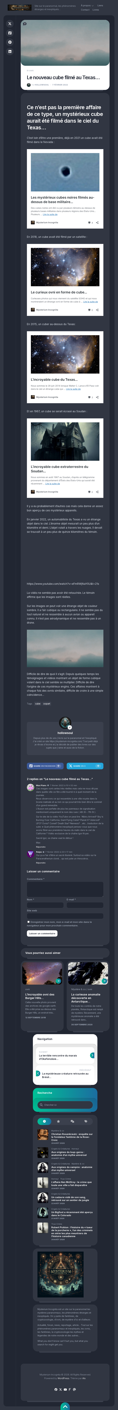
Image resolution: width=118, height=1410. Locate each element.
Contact (85, 9)
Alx (84, 1378)
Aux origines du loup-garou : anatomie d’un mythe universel (69, 1154)
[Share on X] (10, 24)
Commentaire (35, 879)
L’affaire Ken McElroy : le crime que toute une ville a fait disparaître (71, 1184)
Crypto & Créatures (60, 1148)
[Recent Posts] (44, 1121)
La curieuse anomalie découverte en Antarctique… (85, 998)
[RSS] (69, 1389)
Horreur (75, 1148)
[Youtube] (65, 1389)
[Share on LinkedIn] (10, 52)
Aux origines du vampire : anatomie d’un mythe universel (71, 1169)
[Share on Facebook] (10, 33)
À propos (86, 5)
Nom (30, 899)
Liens (100, 5)
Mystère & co (78, 989)
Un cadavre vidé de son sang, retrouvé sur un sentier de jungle (70, 1199)
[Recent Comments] (72, 1121)
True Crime (65, 1179)
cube (37, 703)
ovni (31, 70)
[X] (60, 1389)
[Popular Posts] (58, 1121)
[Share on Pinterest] (10, 42)
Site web (32, 910)
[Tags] (86, 1121)
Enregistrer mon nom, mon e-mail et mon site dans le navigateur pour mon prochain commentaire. (59, 924)
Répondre (40, 847)
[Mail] (74, 1389)
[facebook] (56, 1389)
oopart (46, 703)
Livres (95, 9)
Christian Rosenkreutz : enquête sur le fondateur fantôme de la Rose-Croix (72, 1137)
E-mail (71, 899)
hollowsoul (40, 85)
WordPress (63, 1378)
